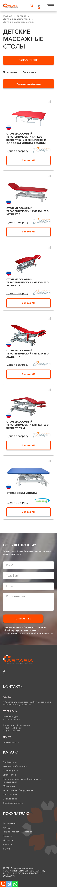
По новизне (29, 72)
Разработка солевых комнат (17, 831)
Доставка (8, 840)
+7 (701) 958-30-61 (12, 730)
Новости (7, 844)
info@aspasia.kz (11, 742)
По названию (10, 72)
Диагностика (9, 774)
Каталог (21, 15)
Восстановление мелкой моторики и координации (22, 780)
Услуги (6, 848)
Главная (7, 15)
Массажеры (9, 786)
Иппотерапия (10, 794)
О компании (9, 823)
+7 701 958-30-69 (11, 719)
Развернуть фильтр (28, 83)
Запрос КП (28, 160)
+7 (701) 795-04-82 (12, 728)
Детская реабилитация (16, 18)
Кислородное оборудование (18, 790)
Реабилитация (10, 762)
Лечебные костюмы (13, 803)
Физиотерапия (10, 770)
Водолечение (10, 798)
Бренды (7, 827)
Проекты (7, 836)
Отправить (23, 618)
